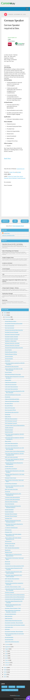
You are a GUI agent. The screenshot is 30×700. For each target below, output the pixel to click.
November (7, 319)
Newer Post (5, 221)
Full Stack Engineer (9, 592)
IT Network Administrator (11, 527)
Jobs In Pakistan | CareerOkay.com (17, 178)
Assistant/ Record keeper (11, 514)
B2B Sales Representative (11, 418)
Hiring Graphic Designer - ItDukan (10, 288)
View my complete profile (8, 235)
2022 (5, 315)
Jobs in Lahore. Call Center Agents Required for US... (13, 534)
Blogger (18, 695)
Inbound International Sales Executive (14, 330)
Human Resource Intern (10, 321)
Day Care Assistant (9, 325)
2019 (5, 672)
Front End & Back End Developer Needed (15, 625)
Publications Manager (7, 293)
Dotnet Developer (9, 509)
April (6, 658)
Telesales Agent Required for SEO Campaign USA (13, 494)
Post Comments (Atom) (18, 226)
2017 (5, 676)
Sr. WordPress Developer (11, 468)
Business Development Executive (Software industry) (13, 506)
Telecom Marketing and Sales (12, 399)
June (6, 653)
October (7, 644)
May (6, 655)
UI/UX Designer (6, 268)
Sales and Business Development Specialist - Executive (12, 611)
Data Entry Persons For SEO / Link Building (12, 244)
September (7, 646)
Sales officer (8, 416)
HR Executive (8, 529)
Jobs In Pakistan (20, 686)
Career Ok (10, 176)
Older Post (24, 221)
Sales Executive (8, 616)
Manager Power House (10, 477)
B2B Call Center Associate (11, 457)
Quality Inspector (9, 427)
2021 (5, 667)
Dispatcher (7, 360)
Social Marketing (9, 637)
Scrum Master (8, 349)
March (6, 660)
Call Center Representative (11, 386)
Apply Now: (7, 158)
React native (8, 441)
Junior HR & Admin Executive (12, 641)
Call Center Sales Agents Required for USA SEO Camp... (14, 524)
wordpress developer (7, 263)
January (7, 664)
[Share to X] (7, 174)
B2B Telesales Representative (12, 547)
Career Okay (16, 176)
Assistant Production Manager (12, 334)
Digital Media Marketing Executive (13, 620)
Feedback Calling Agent (10, 341)
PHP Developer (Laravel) (11, 421)
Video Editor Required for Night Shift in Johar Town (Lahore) (14, 280)
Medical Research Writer (11, 352)
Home (15, 221)
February (7, 662)
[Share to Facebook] (8, 174)
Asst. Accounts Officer (10, 410)
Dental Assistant (9, 429)
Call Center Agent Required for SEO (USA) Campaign (13, 572)
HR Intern (7, 629)
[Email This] (4, 174)
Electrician (4, 300)
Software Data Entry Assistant (12, 343)
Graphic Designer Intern (8, 257)
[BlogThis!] (6, 174)
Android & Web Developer (11, 501)
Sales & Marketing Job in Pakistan (10, 250)
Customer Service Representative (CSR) (14, 566)
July (6, 651)
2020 (5, 669)
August (7, 649)
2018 (5, 674)
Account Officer (9, 403)
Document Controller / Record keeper (14, 622)
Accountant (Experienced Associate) (13, 323)
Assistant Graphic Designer (11, 336)
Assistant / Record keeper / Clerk (13, 586)
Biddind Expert (8, 552)
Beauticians (8, 550)
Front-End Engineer (9, 503)
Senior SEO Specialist (10, 407)
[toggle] (27, 8)
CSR (3, 274)
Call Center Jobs (9, 581)
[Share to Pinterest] (10, 174)
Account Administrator (10, 614)
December (7, 317)
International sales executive (11, 366)
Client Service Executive (10, 382)
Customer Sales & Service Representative (14, 425)
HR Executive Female (10, 543)
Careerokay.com (20, 168)
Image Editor (8, 380)
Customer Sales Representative (12, 497)
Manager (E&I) (8, 518)
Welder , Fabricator (9, 545)
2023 (5, 312)
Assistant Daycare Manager (11, 332)
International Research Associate (13, 374)
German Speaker (14, 20)
